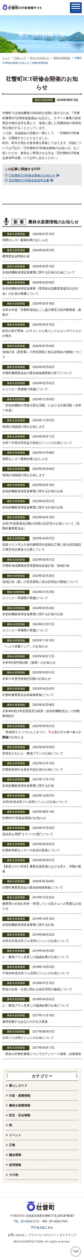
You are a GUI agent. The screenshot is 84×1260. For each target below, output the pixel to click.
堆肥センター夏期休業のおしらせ (25, 240)
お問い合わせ (16, 1235)
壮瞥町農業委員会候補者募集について (28, 695)
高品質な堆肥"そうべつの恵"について (27, 834)
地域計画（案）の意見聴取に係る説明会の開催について (40, 582)
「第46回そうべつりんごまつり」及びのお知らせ (41, 734)
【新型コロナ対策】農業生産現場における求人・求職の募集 (41, 869)
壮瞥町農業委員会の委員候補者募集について (32, 887)
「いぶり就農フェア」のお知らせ (25, 646)
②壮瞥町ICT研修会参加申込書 (29, 180)
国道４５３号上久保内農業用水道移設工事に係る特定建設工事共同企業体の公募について (41, 547)
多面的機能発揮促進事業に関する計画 (28, 785)
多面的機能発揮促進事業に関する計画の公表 (32, 491)
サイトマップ (68, 1235)
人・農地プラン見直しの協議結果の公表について (35, 957)
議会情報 (15, 1155)
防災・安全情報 (19, 1115)
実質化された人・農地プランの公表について (32, 753)
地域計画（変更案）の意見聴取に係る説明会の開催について (41, 354)
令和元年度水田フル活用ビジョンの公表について (35, 941)
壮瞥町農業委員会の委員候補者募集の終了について (37, 373)
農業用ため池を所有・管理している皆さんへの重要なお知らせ (41, 906)
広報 (12, 1145)
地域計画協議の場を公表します (23, 426)
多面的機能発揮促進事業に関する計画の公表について (38, 272)
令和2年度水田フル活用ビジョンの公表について (35, 802)
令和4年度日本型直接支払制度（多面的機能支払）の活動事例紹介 (41, 713)
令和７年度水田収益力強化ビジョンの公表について (37, 442)
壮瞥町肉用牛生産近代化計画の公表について (32, 769)
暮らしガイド (18, 1085)
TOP (75, 1251)
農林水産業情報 (44, 100)
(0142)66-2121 (30, 1221)
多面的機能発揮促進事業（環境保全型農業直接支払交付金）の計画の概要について (40, 291)
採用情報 (15, 1165)
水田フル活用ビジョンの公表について (28, 1038)
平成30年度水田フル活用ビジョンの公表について (35, 973)
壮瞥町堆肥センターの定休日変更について (31, 850)
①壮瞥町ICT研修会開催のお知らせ (32, 175)
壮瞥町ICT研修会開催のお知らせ (24, 818)
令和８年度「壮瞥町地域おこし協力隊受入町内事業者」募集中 (41, 312)
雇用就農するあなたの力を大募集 (25, 1021)
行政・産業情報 (19, 1095)
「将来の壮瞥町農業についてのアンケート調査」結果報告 (41, 1054)
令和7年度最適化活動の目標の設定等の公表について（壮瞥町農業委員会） (41, 526)
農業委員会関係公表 (16, 256)
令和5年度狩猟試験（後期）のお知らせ (29, 662)
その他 (13, 1174)
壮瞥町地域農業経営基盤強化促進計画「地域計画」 (37, 565)
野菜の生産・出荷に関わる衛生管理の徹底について (37, 989)
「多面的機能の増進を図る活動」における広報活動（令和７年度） (41, 408)
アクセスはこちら (42, 1227)
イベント (15, 1135)
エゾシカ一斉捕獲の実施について (25, 389)
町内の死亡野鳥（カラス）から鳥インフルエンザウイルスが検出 (41, 333)
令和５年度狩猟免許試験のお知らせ (26, 678)
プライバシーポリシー (42, 1235)
